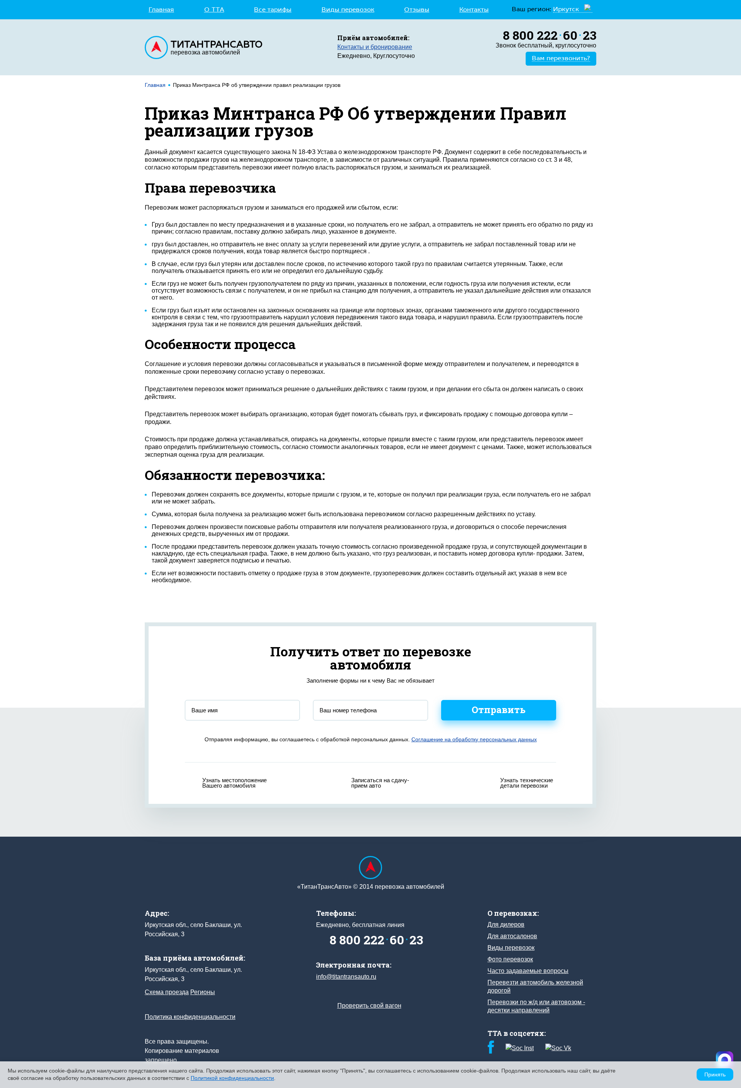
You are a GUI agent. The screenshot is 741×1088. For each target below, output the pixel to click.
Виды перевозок (347, 10)
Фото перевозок (510, 959)
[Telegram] (724, 1060)
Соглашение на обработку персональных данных (474, 739)
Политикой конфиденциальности (232, 1078)
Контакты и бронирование (374, 47)
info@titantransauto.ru (346, 976)
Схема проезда (167, 992)
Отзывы (416, 10)
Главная (161, 10)
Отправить (499, 709)
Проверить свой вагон (369, 1005)
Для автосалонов (512, 936)
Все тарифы (272, 10)
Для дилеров (505, 924)
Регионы (202, 992)
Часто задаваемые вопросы (527, 971)
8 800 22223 (549, 35)
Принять (715, 1074)
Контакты (474, 10)
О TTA (214, 10)
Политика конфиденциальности (190, 1016)
